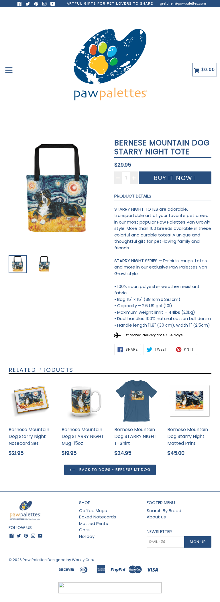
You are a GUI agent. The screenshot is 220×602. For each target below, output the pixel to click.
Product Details (132, 196)
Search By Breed (164, 511)
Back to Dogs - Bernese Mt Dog (114, 469)
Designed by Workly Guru (71, 559)
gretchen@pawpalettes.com (183, 3)
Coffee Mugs (93, 511)
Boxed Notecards (97, 517)
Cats (84, 530)
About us (156, 517)
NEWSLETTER (159, 531)
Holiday (87, 536)
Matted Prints (93, 523)
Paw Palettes (35, 559)
